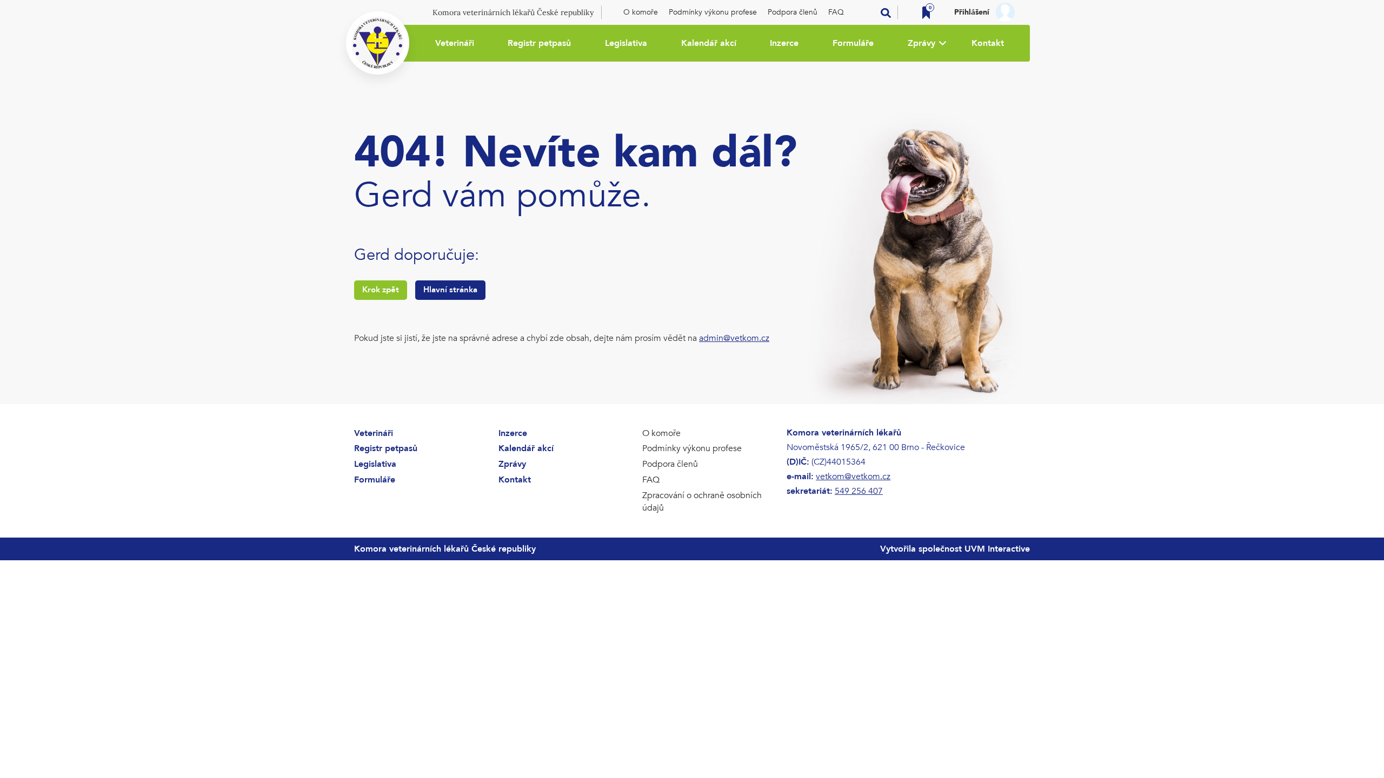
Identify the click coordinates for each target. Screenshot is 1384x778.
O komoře (640, 12)
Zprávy (921, 43)
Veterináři (454, 43)
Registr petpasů (539, 43)
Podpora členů (792, 12)
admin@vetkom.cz (734, 338)
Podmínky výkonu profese (713, 12)
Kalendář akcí (708, 43)
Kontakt (988, 43)
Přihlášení (971, 12)
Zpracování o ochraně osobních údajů (702, 501)
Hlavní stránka (450, 289)
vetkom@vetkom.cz (853, 476)
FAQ (836, 12)
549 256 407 (859, 491)
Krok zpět (380, 289)
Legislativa (626, 43)
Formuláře (853, 43)
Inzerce (784, 43)
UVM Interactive (997, 549)
